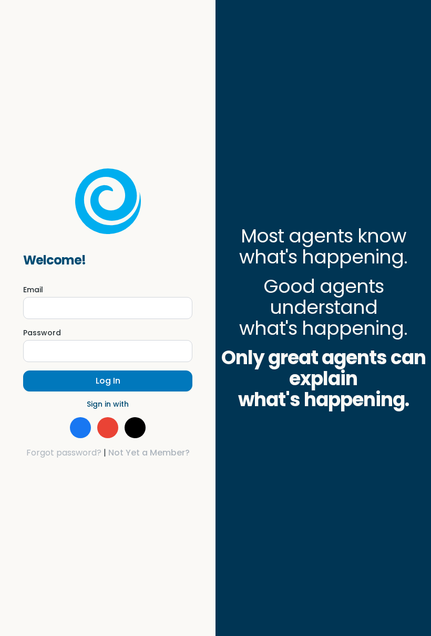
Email (33, 289)
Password (42, 332)
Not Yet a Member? (149, 453)
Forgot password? (63, 453)
